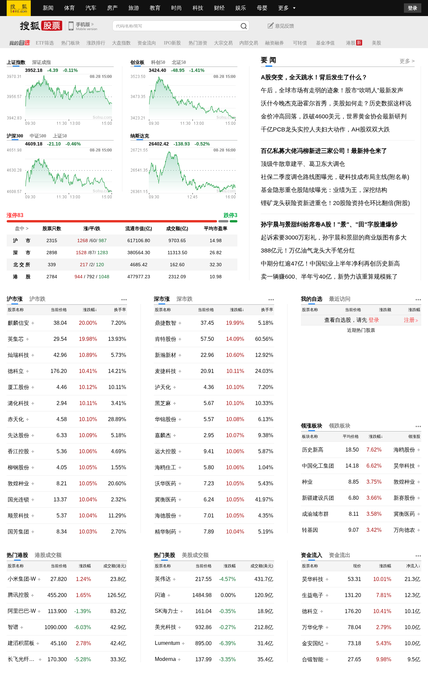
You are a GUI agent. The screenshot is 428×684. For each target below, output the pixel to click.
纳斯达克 (139, 135)
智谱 (13, 627)
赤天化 (16, 419)
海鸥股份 (404, 450)
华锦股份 (165, 419)
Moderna (165, 659)
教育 (155, 8)
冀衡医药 (165, 499)
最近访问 (339, 299)
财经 (219, 8)
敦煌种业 (18, 483)
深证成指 (41, 62)
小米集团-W (22, 579)
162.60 (177, 264)
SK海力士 (166, 611)
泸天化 (163, 387)
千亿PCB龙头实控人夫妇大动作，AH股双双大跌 (325, 129)
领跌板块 (339, 425)
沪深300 (15, 135)
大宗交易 (223, 42)
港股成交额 (48, 555)
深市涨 (162, 299)
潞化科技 (18, 403)
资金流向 (146, 42)
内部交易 (248, 42)
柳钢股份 (18, 467)
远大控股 (165, 451)
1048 (104, 276)
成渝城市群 (315, 514)
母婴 (262, 8)
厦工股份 (18, 387)
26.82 (216, 252)
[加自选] (32, 322)
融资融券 (274, 42)
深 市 (21, 252)
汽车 (91, 8)
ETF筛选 (45, 42)
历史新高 (312, 450)
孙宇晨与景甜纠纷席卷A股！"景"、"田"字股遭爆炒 (329, 224)
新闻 (48, 8)
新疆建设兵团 (318, 498)
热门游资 (198, 42)
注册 (409, 320)
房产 (112, 8)
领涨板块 (311, 425)
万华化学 (312, 627)
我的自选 (311, 299)
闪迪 (160, 595)
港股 (350, 42)
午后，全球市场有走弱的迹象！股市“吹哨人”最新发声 (332, 90)
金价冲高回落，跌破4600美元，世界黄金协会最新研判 (334, 116)
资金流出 (339, 555)
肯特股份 (165, 339)
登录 (412, 8)
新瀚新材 (165, 355)
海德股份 (165, 515)
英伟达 (163, 579)
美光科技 (165, 627)
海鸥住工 (165, 467)
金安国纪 (312, 643)
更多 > (407, 61)
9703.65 (177, 240)
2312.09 (177, 276)
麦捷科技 (165, 371)
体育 (69, 8)
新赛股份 (404, 498)
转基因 (310, 530)
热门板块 (70, 42)
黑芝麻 (163, 403)
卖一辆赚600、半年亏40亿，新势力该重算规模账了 (329, 276)
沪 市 (21, 240)
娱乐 (240, 8)
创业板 (137, 62)
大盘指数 (121, 42)
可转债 (300, 42)
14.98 (216, 240)
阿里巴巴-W (22, 611)
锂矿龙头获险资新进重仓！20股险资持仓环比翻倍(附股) (335, 203)
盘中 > (21, 228)
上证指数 (16, 62)
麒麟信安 (18, 323)
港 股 (21, 276)
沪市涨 (15, 299)
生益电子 (312, 595)
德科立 (16, 371)
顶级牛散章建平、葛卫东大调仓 (303, 164)
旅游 (133, 8)
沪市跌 (37, 299)
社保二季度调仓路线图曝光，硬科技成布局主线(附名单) (335, 177)
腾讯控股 (18, 595)
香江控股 (18, 451)
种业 (307, 482)
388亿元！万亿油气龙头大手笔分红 (308, 250)
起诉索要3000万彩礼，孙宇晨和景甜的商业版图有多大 (334, 237)
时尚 (176, 8)
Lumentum (167, 643)
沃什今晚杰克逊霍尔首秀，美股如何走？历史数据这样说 (336, 103)
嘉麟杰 (163, 435)
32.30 (216, 264)
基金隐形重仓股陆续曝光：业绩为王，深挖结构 (324, 190)
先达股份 (18, 435)
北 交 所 (21, 264)
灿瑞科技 (18, 355)
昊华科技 (404, 466)
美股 (376, 42)
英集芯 (16, 339)
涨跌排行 (96, 42)
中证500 (38, 135)
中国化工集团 (318, 466)
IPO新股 (172, 42)
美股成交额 (195, 555)
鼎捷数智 (165, 323)
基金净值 (325, 42)
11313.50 (177, 252)
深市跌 (185, 299)
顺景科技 (18, 515)
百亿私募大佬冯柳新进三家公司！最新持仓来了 (324, 151)
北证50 (179, 62)
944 (79, 276)
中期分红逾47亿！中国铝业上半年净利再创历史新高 (330, 263)
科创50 (158, 62)
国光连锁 (18, 499)
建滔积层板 (21, 643)
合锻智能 (312, 659)
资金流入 (311, 555)
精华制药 (165, 531)
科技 (198, 8)
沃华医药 (165, 483)
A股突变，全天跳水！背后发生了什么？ (314, 77)
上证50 (60, 135)
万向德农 (404, 530)
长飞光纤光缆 (22, 659)
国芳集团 (18, 531)
